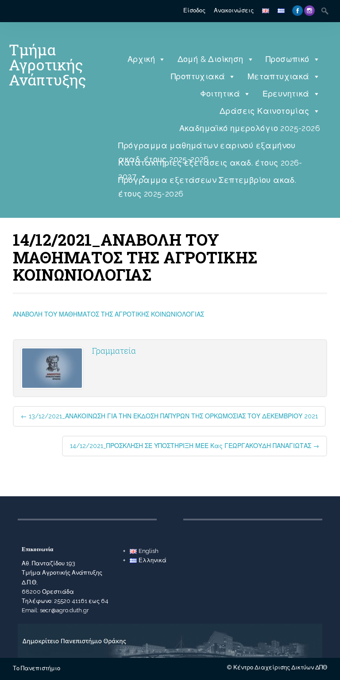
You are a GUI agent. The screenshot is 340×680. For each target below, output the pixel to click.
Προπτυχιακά (198, 76)
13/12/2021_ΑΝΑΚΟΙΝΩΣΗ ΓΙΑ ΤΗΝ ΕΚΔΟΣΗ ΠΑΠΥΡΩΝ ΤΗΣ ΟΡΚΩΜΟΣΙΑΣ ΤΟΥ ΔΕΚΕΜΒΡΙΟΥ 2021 (169, 416)
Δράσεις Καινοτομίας (264, 111)
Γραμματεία (114, 350)
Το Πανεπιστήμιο (36, 668)
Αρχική (141, 59)
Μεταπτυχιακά (278, 76)
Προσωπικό (287, 59)
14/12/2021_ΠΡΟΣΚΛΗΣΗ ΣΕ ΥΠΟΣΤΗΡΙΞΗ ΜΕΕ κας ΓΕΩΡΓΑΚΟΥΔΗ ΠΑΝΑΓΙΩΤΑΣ (194, 445)
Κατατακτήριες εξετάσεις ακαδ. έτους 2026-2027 (210, 165)
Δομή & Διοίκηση (210, 59)
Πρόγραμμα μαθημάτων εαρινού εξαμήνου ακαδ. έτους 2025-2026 (206, 148)
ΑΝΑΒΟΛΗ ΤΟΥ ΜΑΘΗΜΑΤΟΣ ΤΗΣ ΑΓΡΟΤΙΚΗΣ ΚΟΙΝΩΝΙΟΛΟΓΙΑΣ (108, 314)
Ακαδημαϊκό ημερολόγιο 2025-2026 (249, 128)
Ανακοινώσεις (234, 10)
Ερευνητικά (286, 93)
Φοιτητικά (220, 93)
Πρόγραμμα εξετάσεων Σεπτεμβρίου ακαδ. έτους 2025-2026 (207, 182)
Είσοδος (194, 10)
